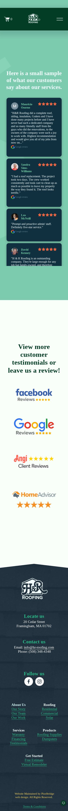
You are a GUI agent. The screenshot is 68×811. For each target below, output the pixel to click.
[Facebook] (28, 681)
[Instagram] (39, 681)
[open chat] (61, 804)
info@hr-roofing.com (39, 647)
